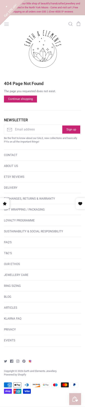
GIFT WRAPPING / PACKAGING (24, 209)
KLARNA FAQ (12, 318)
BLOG (7, 297)
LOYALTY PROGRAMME (19, 220)
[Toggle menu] (6, 23)
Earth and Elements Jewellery (40, 371)
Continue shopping (20, 99)
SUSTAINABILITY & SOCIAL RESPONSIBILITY (33, 231)
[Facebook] (10, 361)
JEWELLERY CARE (16, 275)
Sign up (71, 129)
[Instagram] (16, 361)
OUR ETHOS (12, 264)
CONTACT (10, 155)
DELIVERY (10, 188)
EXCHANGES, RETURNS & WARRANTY (29, 198)
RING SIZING (12, 286)
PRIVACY (10, 329)
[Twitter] (4, 361)
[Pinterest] (22, 361)
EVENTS (9, 340)
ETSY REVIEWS (14, 177)
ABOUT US (11, 166)
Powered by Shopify (15, 374)
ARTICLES (10, 307)
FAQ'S (8, 242)
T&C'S (8, 253)
